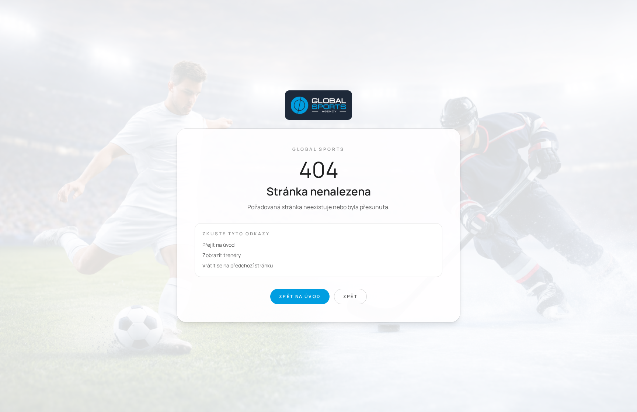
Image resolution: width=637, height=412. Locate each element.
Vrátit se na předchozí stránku (237, 265)
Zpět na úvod (300, 296)
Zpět (350, 296)
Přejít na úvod (218, 244)
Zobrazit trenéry (221, 255)
